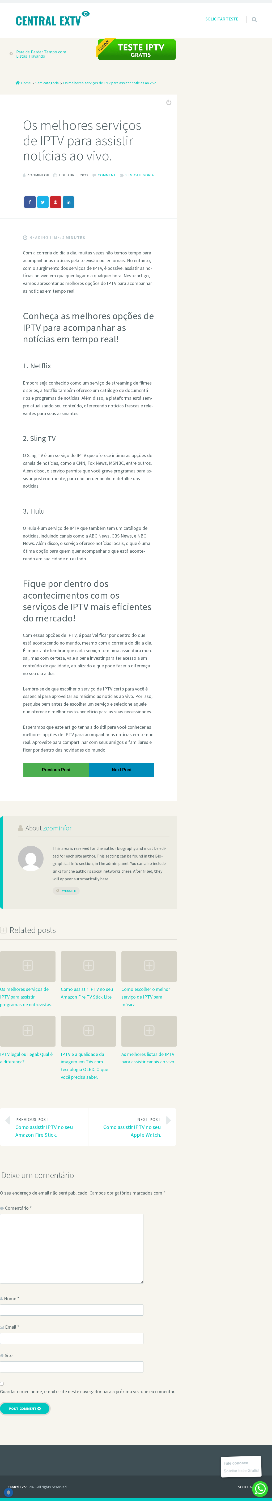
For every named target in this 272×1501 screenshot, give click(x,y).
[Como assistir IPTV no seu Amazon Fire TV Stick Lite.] (88, 980)
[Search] (249, 14)
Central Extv (17, 1487)
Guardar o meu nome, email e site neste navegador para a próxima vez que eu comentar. (87, 1391)
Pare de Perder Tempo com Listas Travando (41, 54)
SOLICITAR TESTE (222, 19)
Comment (107, 175)
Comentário (18, 1208)
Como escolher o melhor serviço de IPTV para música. (145, 997)
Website (69, 891)
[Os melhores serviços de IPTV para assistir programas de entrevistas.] (28, 980)
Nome (11, 1298)
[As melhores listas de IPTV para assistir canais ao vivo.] (149, 1045)
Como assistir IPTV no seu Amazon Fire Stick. (44, 1127)
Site (8, 1355)
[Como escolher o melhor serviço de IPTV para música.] (149, 980)
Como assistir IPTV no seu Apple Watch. (132, 1127)
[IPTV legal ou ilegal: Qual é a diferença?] (28, 1045)
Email (12, 1327)
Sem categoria (139, 175)
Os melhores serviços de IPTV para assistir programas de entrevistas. (26, 997)
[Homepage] (52, 18)
